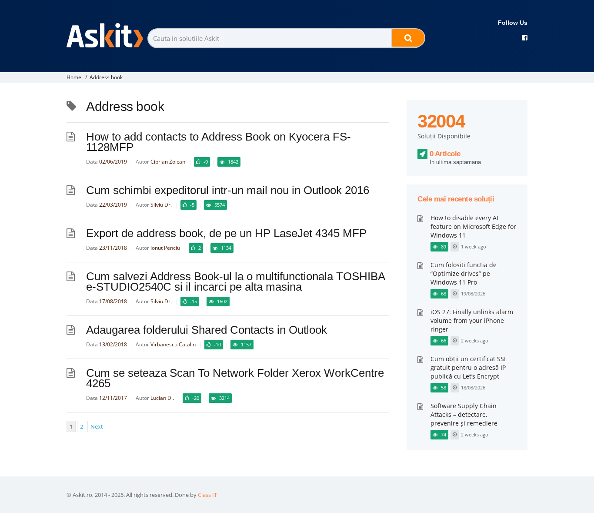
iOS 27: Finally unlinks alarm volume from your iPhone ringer (471, 320)
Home (74, 77)
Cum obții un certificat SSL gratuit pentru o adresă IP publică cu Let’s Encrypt (468, 367)
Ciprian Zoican (167, 161)
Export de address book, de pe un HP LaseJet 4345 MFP (226, 233)
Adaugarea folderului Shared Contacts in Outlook (206, 329)
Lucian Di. (162, 398)
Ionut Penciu (165, 247)
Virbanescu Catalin (173, 344)
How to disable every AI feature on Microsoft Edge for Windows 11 (473, 226)
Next (96, 426)
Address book (106, 77)
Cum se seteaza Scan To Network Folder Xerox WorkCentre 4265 (235, 378)
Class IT (207, 495)
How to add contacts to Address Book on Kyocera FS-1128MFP (218, 142)
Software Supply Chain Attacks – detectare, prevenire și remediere (463, 414)
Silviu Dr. (161, 204)
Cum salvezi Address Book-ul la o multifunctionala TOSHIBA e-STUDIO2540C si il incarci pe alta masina (235, 281)
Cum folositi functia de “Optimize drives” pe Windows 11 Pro (463, 273)
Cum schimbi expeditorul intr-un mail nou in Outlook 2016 (227, 190)
